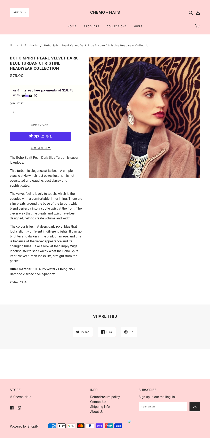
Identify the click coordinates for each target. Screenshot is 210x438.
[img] (190, 12)
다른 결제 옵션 (41, 148)
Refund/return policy (105, 397)
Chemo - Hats (105, 12)
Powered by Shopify (24, 426)
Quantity (16, 103)
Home (14, 45)
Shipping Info (100, 407)
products (31, 45)
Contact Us (98, 402)
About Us (96, 412)
